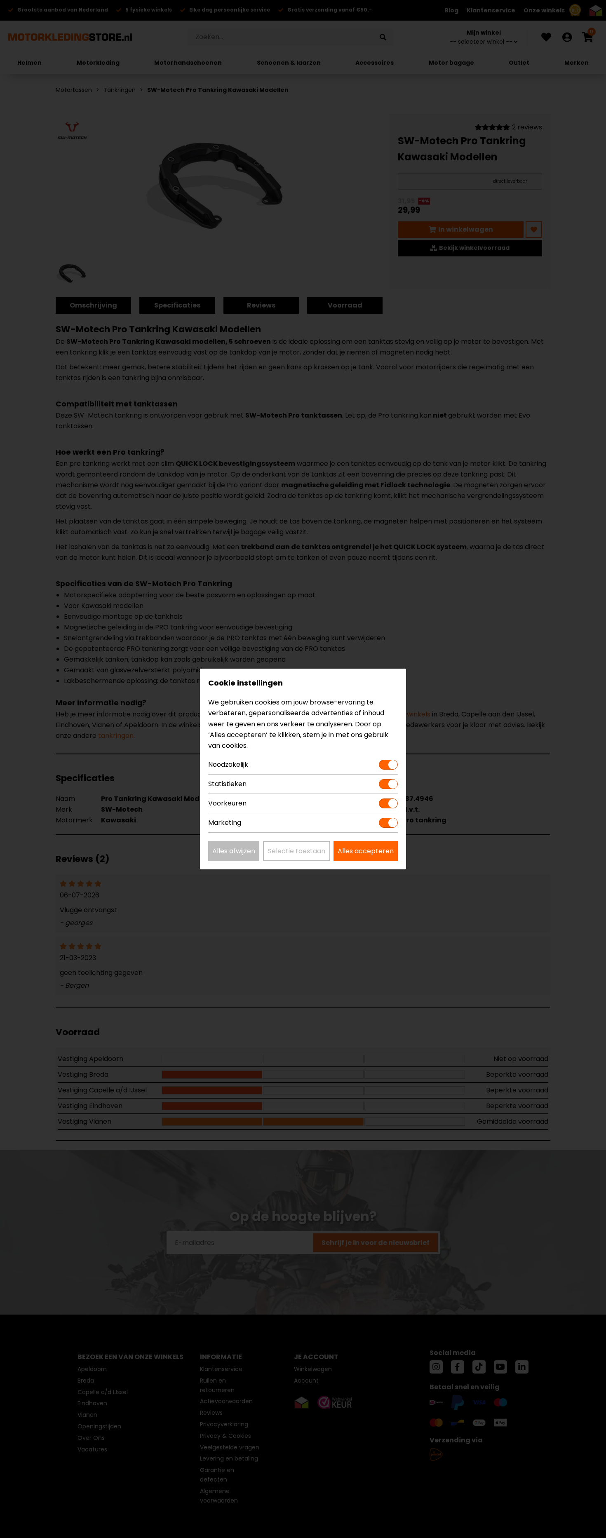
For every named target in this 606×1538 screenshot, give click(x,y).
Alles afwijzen (233, 851)
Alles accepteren (366, 851)
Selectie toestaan (296, 851)
